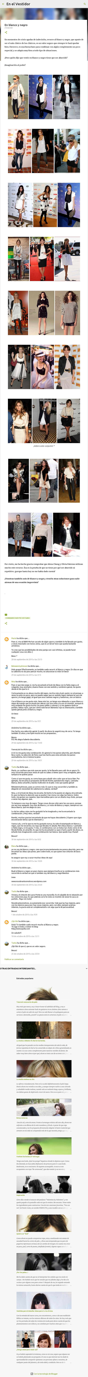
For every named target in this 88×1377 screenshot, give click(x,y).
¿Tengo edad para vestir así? (27, 1350)
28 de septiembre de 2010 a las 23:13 (26, 659)
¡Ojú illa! (14, 921)
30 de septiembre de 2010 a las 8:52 (26, 839)
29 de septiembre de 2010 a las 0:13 (26, 675)
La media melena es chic (25, 1079)
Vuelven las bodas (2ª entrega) (27, 1156)
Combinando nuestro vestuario (18, 618)
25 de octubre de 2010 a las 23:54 (25, 954)
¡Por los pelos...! (22, 1272)
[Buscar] (84, 4)
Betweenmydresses (19, 666)
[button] (6, 32)
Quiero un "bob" (22, 1234)
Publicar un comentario (14, 959)
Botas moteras (22, 1118)
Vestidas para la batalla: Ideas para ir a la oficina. (34, 1311)
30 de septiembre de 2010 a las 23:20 (26, 885)
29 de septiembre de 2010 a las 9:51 (26, 721)
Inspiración (20, 1195)
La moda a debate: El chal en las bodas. (30, 1041)
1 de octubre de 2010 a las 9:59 (24, 915)
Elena (13, 846)
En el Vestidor (18, 4)
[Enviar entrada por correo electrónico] (6, 615)
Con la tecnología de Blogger (45, 1374)
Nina (13, 682)
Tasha (14, 767)
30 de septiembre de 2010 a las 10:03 (26, 861)
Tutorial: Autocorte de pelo (26, 1002)
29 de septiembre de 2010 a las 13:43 (26, 743)
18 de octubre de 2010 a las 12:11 (25, 936)
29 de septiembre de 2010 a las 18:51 (26, 760)
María (13, 638)
